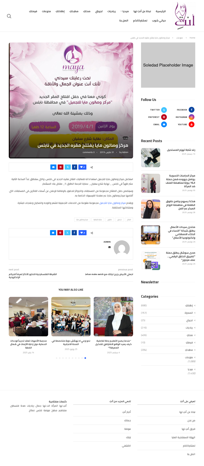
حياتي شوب (159, 20)
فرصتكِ (33, 11)
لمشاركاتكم (140, 20)
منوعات (46, 11)
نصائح (32, 410)
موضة (127, 428)
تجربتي (99, 11)
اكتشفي (126, 445)
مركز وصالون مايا (82, 219)
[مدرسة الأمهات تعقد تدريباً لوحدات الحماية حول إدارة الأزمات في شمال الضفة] (28, 316)
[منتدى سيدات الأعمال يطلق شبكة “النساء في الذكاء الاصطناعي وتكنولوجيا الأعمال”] (150, 234)
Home (192, 37)
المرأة (54, 405)
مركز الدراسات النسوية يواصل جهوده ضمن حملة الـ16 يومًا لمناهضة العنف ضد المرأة (180, 181)
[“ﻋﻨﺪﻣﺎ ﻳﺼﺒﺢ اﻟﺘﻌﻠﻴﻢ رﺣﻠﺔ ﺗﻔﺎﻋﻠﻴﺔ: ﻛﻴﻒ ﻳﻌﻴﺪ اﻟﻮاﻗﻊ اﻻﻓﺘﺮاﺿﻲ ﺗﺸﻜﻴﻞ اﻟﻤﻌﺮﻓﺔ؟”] (113, 316)
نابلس (39, 410)
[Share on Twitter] (68, 167)
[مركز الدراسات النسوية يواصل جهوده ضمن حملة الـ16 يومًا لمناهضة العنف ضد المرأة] (150, 183)
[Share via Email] (53, 167)
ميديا (126, 11)
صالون (109, 219)
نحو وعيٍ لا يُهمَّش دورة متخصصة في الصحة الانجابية (71, 342)
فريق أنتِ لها (188, 428)
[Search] (9, 16)
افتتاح (129, 219)
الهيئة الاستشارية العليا (183, 437)
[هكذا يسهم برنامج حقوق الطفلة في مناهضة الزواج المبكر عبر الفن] (150, 209)
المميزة (167, 312)
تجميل (119, 219)
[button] (13, 327)
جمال (38, 405)
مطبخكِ (73, 11)
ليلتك (128, 437)
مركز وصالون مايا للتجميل (112, 202)
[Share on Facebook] (74, 167)
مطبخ (54, 410)
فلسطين (14, 405)
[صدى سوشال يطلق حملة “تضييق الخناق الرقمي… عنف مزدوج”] (150, 260)
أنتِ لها (63, 405)
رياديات (111, 11)
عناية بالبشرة (98, 219)
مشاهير (63, 410)
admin (125, 152)
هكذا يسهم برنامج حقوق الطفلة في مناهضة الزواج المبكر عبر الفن (180, 204)
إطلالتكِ (60, 11)
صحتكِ (86, 11)
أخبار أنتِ (126, 411)
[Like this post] (81, 167)
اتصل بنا (123, 20)
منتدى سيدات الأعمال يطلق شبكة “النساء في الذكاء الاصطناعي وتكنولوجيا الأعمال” (181, 232)
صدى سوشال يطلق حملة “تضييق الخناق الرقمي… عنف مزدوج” (180, 256)
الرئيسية (161, 11)
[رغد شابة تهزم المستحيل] (150, 157)
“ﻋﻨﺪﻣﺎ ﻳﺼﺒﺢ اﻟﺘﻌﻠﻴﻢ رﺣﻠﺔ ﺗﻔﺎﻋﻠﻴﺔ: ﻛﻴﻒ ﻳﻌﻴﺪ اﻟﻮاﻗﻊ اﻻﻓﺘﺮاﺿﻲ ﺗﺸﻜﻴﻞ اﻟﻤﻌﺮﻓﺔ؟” (113, 344)
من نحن (191, 420)
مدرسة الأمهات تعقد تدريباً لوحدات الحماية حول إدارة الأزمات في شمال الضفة (28, 344)
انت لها (46, 405)
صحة (23, 405)
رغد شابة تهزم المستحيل (181, 150)
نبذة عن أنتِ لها (142, 11)
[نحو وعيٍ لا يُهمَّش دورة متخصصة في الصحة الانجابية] (71, 316)
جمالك (127, 420)
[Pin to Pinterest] (60, 167)
